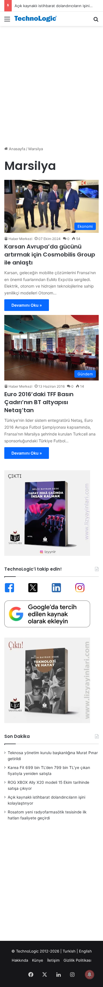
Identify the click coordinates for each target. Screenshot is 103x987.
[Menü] (7, 21)
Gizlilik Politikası (77, 960)
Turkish (69, 951)
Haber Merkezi (20, 239)
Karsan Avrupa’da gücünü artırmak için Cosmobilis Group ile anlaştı (49, 254)
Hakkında (20, 960)
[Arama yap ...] (96, 21)
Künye (37, 960)
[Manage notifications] (89, 974)
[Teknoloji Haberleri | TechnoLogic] (37, 19)
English (85, 951)
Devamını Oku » (26, 305)
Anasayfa (16, 148)
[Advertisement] (51, 83)
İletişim (53, 960)
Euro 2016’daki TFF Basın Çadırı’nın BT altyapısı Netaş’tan (39, 402)
